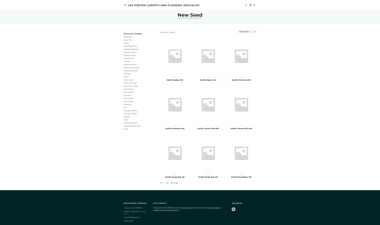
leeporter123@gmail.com (132, 217)
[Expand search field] (246, 5)
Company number (133, 208)
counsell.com (187, 208)
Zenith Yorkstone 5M (241, 80)
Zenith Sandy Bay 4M (208, 177)
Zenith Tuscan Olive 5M (208, 128)
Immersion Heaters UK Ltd (169, 210)
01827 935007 (128, 221)
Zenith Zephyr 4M (208, 80)
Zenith (175, 77)
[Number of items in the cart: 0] (254, 5)
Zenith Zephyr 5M (175, 80)
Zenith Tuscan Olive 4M (241, 128)
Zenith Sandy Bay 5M (175, 177)
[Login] (250, 5)
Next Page (174, 183)
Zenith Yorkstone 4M (174, 128)
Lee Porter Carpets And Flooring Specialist (164, 5)
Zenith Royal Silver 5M (241, 177)
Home (180, 18)
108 (167, 183)
